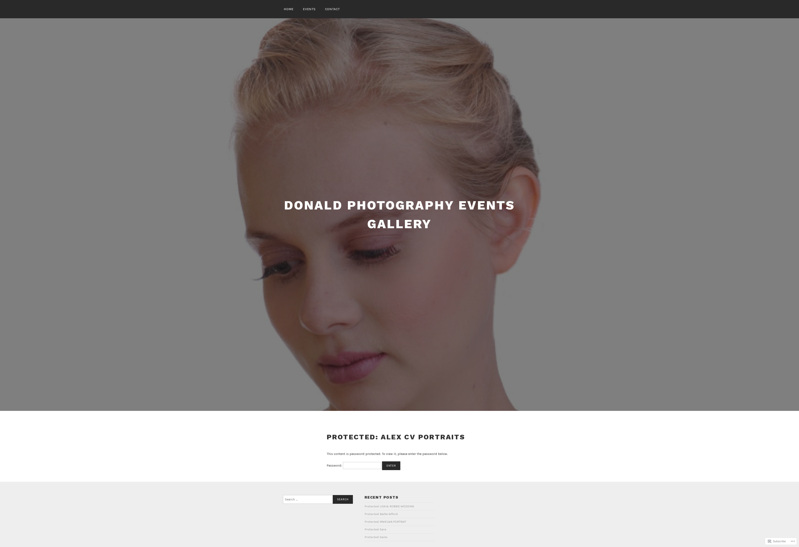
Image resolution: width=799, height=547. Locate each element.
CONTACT (332, 9)
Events (309, 9)
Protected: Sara (375, 529)
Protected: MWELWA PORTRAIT (385, 522)
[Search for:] (318, 499)
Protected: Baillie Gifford (381, 514)
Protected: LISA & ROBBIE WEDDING (389, 506)
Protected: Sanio (376, 537)
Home (289, 9)
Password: (335, 465)
